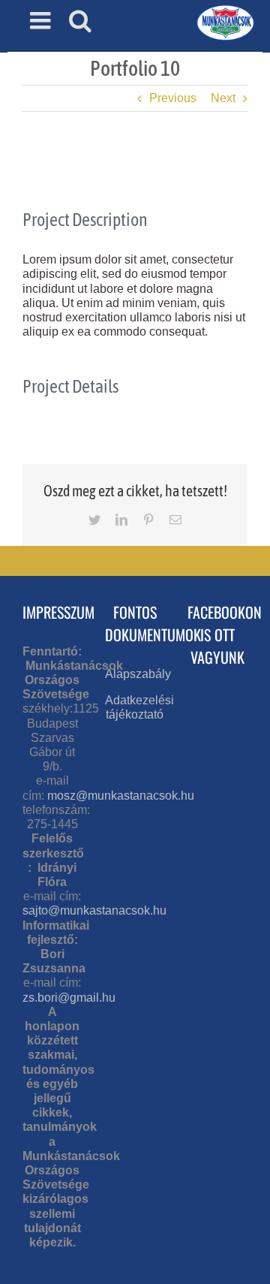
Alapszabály (138, 674)
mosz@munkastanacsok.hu (120, 795)
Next (223, 98)
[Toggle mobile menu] (42, 20)
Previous (172, 98)
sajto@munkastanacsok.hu (94, 910)
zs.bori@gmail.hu (69, 997)
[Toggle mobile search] (80, 20)
